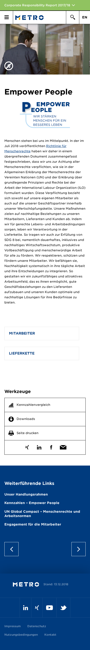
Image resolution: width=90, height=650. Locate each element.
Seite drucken (27, 433)
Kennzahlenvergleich (33, 404)
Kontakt (50, 634)
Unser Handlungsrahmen (26, 494)
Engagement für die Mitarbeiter (32, 524)
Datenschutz (36, 626)
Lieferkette (22, 353)
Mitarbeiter (22, 333)
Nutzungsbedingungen (21, 634)
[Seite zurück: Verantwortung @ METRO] (13, 549)
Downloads (26, 419)
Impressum (12, 626)
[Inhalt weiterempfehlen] (63, 446)
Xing (27, 446)
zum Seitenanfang (45, 549)
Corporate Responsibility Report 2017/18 (37, 5)
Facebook (51, 446)
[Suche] (72, 17)
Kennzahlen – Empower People (31, 503)
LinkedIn (39, 446)
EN (84, 17)
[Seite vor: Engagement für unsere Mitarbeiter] (77, 549)
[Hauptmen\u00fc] (6, 17)
